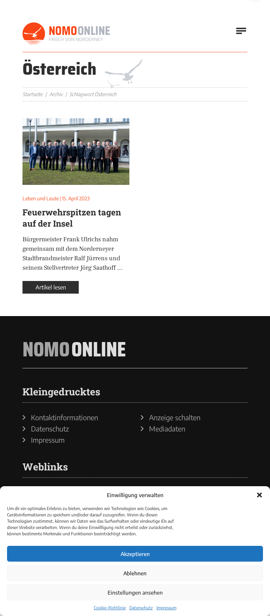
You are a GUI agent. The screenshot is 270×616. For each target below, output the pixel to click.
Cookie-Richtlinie (110, 607)
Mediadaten (167, 428)
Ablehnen (135, 573)
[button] (259, 494)
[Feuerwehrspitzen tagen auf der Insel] (75, 151)
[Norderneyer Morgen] (66, 33)
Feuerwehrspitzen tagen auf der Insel (71, 218)
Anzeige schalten (174, 417)
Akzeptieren (135, 554)
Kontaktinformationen (64, 417)
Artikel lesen (51, 287)
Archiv (56, 94)
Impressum (166, 607)
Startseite (32, 94)
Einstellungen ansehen (135, 592)
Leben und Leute (40, 198)
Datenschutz (141, 607)
